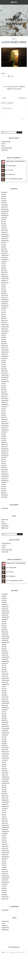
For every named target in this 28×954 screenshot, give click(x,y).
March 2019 (4, 368)
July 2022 (3, 284)
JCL (6, 165)
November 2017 (5, 400)
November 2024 (5, 236)
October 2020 (4, 328)
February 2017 (4, 419)
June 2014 (3, 486)
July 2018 (3, 383)
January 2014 (4, 497)
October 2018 (4, 379)
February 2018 (4, 394)
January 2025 (4, 232)
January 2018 (4, 396)
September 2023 (5, 259)
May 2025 (3, 223)
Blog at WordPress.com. (14, 947)
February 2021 (4, 320)
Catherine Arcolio (10, 161)
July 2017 (3, 408)
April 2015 (3, 465)
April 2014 (3, 490)
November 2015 (5, 450)
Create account (4, 519)
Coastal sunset (4, 150)
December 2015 (4, 448)
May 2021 (3, 314)
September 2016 (5, 429)
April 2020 (3, 341)
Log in (2, 521)
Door (3, 98)
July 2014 (3, 484)
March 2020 (4, 343)
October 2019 (4, 354)
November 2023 (5, 255)
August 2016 (4, 431)
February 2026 (4, 204)
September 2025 (5, 215)
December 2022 (4, 276)
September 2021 (5, 305)
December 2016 (4, 423)
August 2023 (4, 261)
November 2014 (5, 476)
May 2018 (3, 387)
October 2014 (4, 478)
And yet (3, 145)
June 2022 (3, 286)
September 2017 (5, 404)
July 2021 (3, 309)
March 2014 (4, 492)
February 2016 (4, 444)
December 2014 (4, 473)
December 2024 (4, 234)
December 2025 (4, 209)
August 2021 (4, 307)
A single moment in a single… (16, 178)
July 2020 (3, 335)
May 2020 (3, 339)
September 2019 (5, 356)
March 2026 (4, 202)
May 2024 (3, 246)
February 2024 (4, 251)
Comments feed (4, 525)
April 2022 (3, 291)
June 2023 (3, 265)
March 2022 (4, 293)
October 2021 (4, 303)
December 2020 (4, 324)
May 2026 (3, 198)
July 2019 (3, 360)
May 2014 (3, 488)
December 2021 (4, 299)
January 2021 (4, 322)
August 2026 (4, 192)
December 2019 (4, 349)
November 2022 (5, 278)
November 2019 (5, 352)
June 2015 (3, 461)
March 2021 (4, 318)
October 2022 (4, 280)
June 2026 (3, 196)
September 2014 (5, 480)
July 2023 (3, 263)
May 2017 (3, 412)
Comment (22, 118)
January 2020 (4, 347)
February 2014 (4, 494)
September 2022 (5, 282)
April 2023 (3, 267)
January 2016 (4, 446)
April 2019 (3, 366)
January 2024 (4, 253)
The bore (3, 143)
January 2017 (4, 421)
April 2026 (3, 200)
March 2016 (4, 442)
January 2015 (4, 471)
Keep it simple (12, 165)
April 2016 (3, 440)
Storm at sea (12, 174)
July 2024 (3, 242)
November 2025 (5, 211)
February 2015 (4, 469)
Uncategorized (4, 508)
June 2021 (3, 312)
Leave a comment (16, 88)
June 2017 (3, 410)
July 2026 (3, 194)
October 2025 (4, 213)
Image (14, 39)
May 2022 (3, 288)
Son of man (23, 98)
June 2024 (3, 244)
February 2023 (4, 272)
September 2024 (5, 240)
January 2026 (4, 207)
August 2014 (4, 482)
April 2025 (3, 225)
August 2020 (4, 333)
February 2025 (4, 230)
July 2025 (3, 219)
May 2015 (3, 463)
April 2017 (3, 415)
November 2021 (5, 301)
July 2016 (3, 433)
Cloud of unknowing (20, 161)
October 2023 (4, 257)
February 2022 (4, 295)
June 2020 (3, 337)
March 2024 (4, 249)
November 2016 (5, 425)
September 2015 (5, 455)
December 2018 (4, 375)
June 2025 (3, 221)
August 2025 (4, 217)
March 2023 (4, 270)
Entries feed (4, 523)
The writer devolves (5, 141)
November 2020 (5, 326)
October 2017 (4, 402)
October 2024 (4, 238)
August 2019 (4, 358)
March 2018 (4, 392)
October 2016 (4, 427)
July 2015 (3, 459)
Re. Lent (11, 170)
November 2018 (5, 377)
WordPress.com (4, 527)
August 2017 (4, 406)
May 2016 (3, 438)
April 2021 (3, 316)
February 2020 (4, 345)
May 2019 (3, 364)
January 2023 (4, 274)
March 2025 (4, 227)
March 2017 (4, 417)
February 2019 (4, 370)
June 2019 (3, 362)
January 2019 (4, 373)
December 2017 (4, 398)
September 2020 (5, 330)
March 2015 (4, 467)
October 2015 (4, 452)
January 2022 (4, 297)
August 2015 (4, 457)
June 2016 (3, 436)
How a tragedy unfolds (6, 147)
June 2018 (3, 385)
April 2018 (3, 389)
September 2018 (5, 381)
